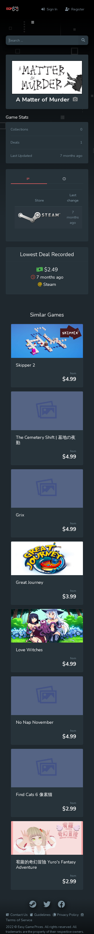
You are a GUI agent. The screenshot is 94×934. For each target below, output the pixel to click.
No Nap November (35, 722)
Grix (20, 515)
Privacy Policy (68, 914)
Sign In (51, 9)
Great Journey (29, 582)
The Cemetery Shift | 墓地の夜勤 (45, 440)
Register (77, 9)
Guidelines (42, 914)
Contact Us (19, 914)
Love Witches (29, 650)
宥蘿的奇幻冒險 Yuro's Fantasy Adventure (46, 864)
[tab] (29, 179)
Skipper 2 (25, 365)
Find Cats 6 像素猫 (34, 794)
